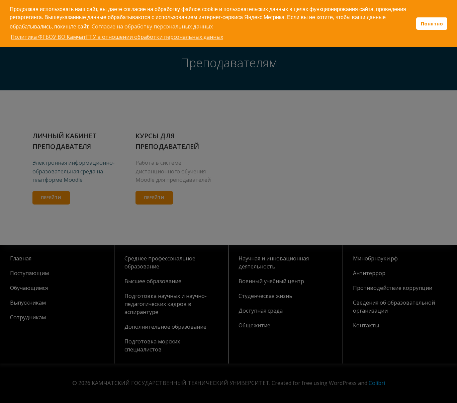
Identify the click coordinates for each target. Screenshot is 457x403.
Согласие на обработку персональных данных (152, 26)
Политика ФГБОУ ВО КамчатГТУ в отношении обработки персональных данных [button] (117, 37)
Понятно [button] (432, 23)
